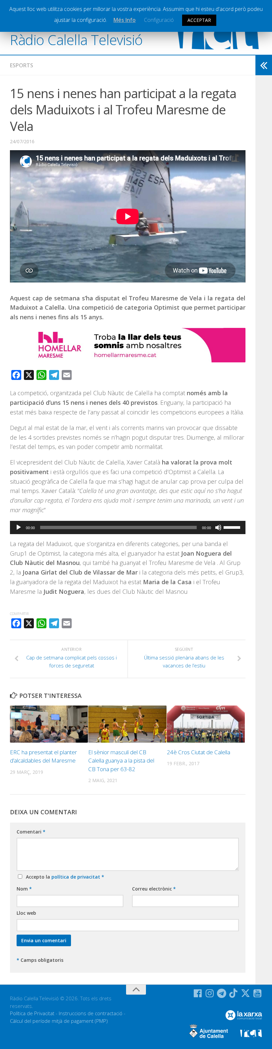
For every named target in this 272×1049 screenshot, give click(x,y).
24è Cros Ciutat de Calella (198, 752)
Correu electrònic (154, 889)
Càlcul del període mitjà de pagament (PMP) (59, 1021)
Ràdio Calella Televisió (76, 39)
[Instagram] (209, 993)
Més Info (124, 20)
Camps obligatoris (40, 960)
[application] (127, 527)
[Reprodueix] (18, 527)
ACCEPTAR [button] (199, 20)
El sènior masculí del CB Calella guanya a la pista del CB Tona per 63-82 (121, 760)
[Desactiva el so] (218, 527)
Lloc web (26, 913)
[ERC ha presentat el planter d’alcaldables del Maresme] (49, 724)
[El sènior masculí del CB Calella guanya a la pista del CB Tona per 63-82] (127, 724)
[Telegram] (221, 993)
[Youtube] (257, 993)
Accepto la (63, 877)
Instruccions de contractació (90, 1013)
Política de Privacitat (32, 1013)
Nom (24, 889)
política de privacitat (76, 877)
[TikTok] (233, 993)
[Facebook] (197, 993)
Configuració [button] (159, 20)
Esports (21, 65)
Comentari (31, 832)
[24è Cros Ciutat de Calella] (206, 724)
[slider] (233, 527)
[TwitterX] (245, 993)
